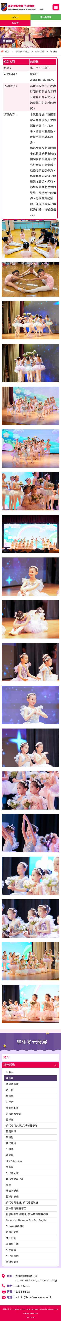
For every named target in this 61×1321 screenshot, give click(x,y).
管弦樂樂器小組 (15, 1179)
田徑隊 (10, 1102)
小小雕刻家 (12, 1173)
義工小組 (11, 1238)
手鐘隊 (10, 1137)
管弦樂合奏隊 (13, 1113)
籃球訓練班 (12, 1196)
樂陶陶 (10, 1167)
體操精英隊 (12, 1084)
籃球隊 (10, 1119)
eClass (15, 17)
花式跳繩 (11, 1143)
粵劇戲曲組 (12, 1107)
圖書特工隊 (12, 1244)
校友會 (15, 23)
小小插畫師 (12, 1256)
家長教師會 (45, 17)
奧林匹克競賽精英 (16, 1208)
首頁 (7, 51)
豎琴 (8, 1184)
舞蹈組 (10, 1096)
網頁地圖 (6, 1309)
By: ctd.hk (31, 1317)
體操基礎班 (12, 1190)
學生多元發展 (22, 51)
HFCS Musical (14, 1161)
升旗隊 (10, 1149)
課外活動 (39, 51)
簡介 (6, 1057)
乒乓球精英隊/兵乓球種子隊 (21, 1125)
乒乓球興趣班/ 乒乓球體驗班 (22, 1202)
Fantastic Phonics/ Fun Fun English (26, 1220)
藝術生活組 (12, 1261)
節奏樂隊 (11, 1131)
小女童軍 (11, 1250)
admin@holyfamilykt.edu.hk (33, 1297)
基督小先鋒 (12, 1232)
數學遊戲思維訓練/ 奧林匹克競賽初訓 (27, 1214)
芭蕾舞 (10, 1078)
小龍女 (10, 1072)
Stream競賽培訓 (15, 1226)
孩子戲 (10, 1090)
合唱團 (10, 1155)
